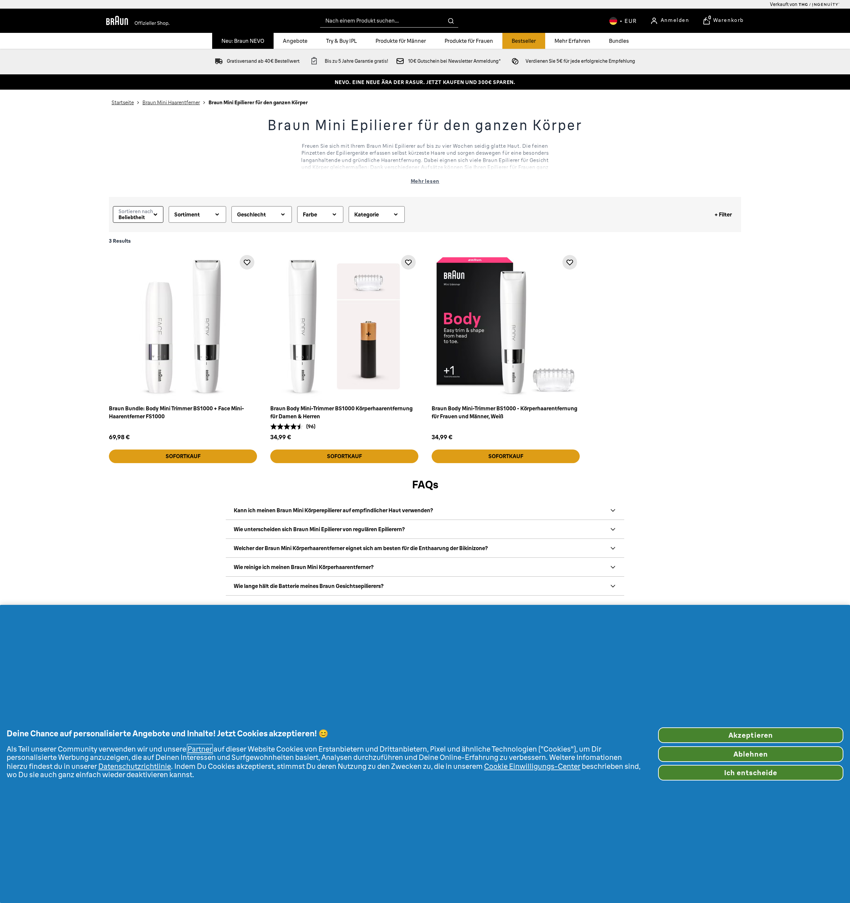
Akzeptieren (750, 735)
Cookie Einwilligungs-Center (532, 766)
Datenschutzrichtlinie (134, 766)
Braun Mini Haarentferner (171, 102)
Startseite (123, 102)
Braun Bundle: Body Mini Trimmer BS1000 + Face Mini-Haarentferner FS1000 (176, 412)
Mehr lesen (425, 181)
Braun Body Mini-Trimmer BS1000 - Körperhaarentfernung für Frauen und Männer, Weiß (504, 412)
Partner (200, 749)
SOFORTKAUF (183, 456)
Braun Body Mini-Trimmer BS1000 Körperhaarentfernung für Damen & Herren (341, 412)
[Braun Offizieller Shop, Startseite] (137, 21)
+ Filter (723, 214)
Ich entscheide (751, 773)
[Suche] (451, 21)
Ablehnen (750, 754)
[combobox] (389, 21)
